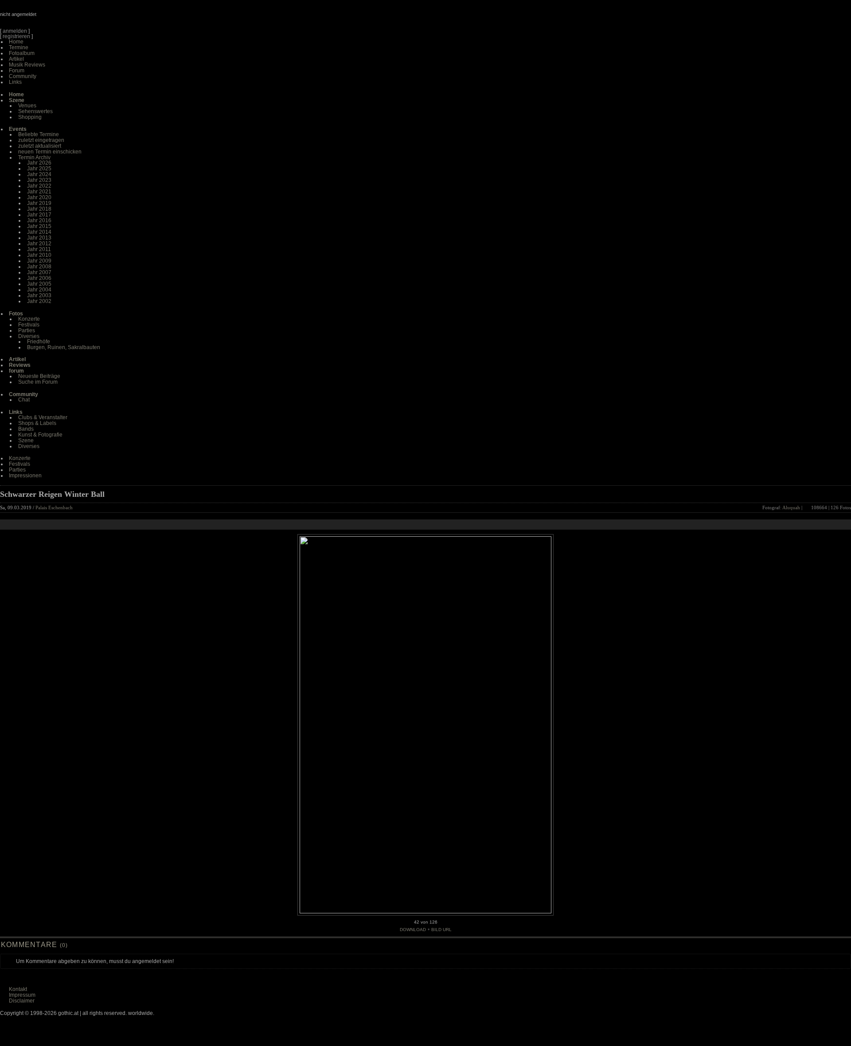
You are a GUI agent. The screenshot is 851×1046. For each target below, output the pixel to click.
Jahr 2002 (39, 301)
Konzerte (29, 319)
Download (413, 929)
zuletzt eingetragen (41, 140)
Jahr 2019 (39, 203)
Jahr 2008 (39, 266)
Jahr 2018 (39, 209)
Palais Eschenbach (54, 507)
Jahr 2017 (39, 215)
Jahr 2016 (39, 220)
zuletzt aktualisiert (39, 146)
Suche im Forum (38, 382)
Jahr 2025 (39, 168)
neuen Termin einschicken (50, 152)
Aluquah (791, 507)
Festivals (28, 325)
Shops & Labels (37, 423)
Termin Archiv (34, 157)
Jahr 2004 (39, 290)
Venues (27, 105)
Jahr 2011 (39, 249)
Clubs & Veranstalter (42, 417)
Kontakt (18, 989)
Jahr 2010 (39, 255)
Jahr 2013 (39, 238)
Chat (24, 400)
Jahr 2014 (39, 232)
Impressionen (25, 475)
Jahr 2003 (39, 295)
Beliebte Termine (38, 134)
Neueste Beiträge (39, 376)
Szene (26, 440)
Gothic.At (51, 17)
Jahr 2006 (39, 278)
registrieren (16, 36)
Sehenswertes (35, 111)
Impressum (22, 995)
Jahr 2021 (39, 192)
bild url (441, 929)
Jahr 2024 (39, 174)
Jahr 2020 (39, 197)
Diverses (28, 336)
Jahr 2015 (39, 226)
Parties (26, 330)
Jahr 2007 (39, 272)
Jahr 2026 (39, 163)
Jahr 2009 (39, 261)
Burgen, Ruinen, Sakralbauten (63, 347)
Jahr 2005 (39, 284)
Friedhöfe (38, 341)
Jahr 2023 (39, 180)
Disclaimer (22, 1001)
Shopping (30, 117)
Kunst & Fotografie (40, 435)
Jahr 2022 (39, 186)
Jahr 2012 (39, 243)
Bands (26, 429)
